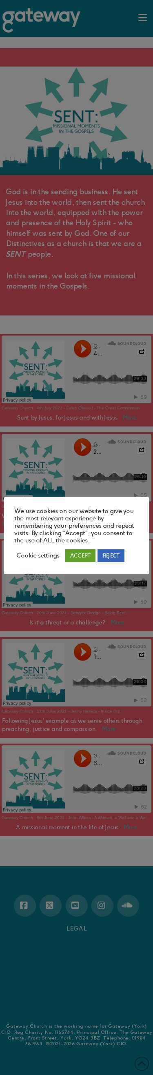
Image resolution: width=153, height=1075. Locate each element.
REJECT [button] (111, 555)
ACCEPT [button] (80, 555)
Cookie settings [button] (37, 555)
